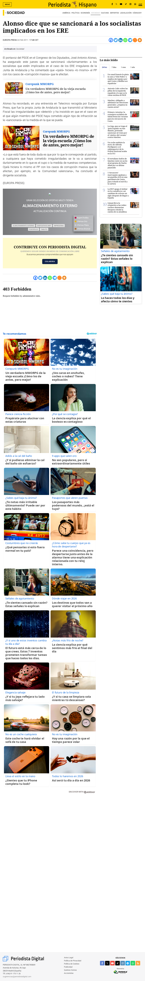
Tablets (44, 229)
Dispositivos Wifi (44, 226)
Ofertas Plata (82, 225)
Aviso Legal (68, 957)
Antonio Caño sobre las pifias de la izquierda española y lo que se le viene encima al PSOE (118, 91)
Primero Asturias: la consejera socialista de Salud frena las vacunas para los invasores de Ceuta (118, 116)
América (66, 13)
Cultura (105, 13)
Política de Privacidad (72, 961)
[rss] (138, 963)
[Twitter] (116, 40)
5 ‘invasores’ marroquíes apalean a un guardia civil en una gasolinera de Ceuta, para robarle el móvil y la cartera (117, 178)
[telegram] (127, 963)
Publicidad (68, 967)
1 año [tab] (132, 67)
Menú (7, 4)
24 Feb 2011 (22, 40)
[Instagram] (130, 4)
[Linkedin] (120, 40)
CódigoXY (137, 13)
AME (140, 4)
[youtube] (112, 963)
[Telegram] (130, 40)
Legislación (126, 13)
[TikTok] (126, 4)
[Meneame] (135, 40)
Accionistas (68, 973)
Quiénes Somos (70, 970)
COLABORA (50, 262)
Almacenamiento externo (23, 226)
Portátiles (33, 229)
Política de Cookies (71, 964)
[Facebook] (112, 4)
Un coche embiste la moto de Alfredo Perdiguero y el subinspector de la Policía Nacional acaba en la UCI (117, 148)
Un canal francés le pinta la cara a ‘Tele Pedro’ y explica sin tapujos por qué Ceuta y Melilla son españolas (118, 78)
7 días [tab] (114, 67)
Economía (85, 13)
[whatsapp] (135, 4)
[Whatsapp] (125, 40)
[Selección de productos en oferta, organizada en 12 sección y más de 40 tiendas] (50, 193)
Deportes (114, 13)
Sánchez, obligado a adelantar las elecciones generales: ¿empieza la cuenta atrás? (118, 103)
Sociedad (16, 13)
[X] (116, 4)
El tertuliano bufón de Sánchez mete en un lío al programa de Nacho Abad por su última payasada (117, 163)
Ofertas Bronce (83, 229)
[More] (140, 40)
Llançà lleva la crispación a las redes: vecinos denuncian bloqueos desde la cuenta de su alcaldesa (117, 207)
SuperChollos (82, 218)
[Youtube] (121, 4)
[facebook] (102, 963)
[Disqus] (50, 836)
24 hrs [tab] (104, 67)
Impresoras (59, 226)
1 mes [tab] (123, 67)
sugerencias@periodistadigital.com (17, 976)
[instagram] (122, 963)
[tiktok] (117, 963)
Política (76, 13)
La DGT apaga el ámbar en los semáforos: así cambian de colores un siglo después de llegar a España (118, 193)
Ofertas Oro (81, 221)
